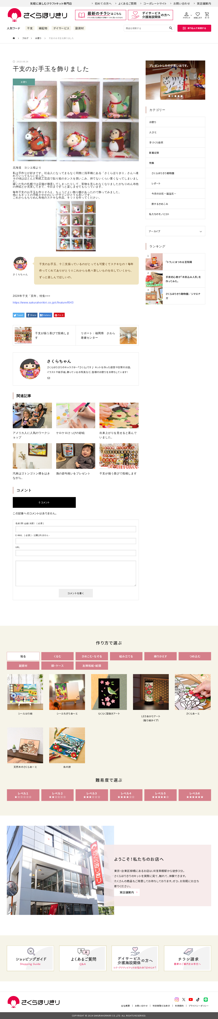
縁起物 (43, 28)
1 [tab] (169, 96)
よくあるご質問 (127, 3)
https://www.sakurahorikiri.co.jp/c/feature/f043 (43, 302)
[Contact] (48, 377)
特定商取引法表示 (161, 1005)
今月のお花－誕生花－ (164, 193)
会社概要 (125, 1005)
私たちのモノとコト (159, 214)
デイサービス (61, 28)
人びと (152, 132)
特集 (151, 163)
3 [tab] (175, 96)
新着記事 (154, 152)
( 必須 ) (29, 523)
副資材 (79, 28)
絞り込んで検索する (197, 28)
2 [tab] (172, 96)
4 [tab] (178, 96)
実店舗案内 (204, 3)
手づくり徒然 (156, 142)
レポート (156, 183)
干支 (30, 28)
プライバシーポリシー (199, 1005)
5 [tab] (181, 96)
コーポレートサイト (155, 3)
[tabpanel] (175, 80)
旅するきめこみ (160, 204)
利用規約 (179, 1005)
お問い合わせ (181, 3)
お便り (24, 81)
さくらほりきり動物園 (163, 173)
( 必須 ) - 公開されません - (32, 535)
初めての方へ (103, 3)
